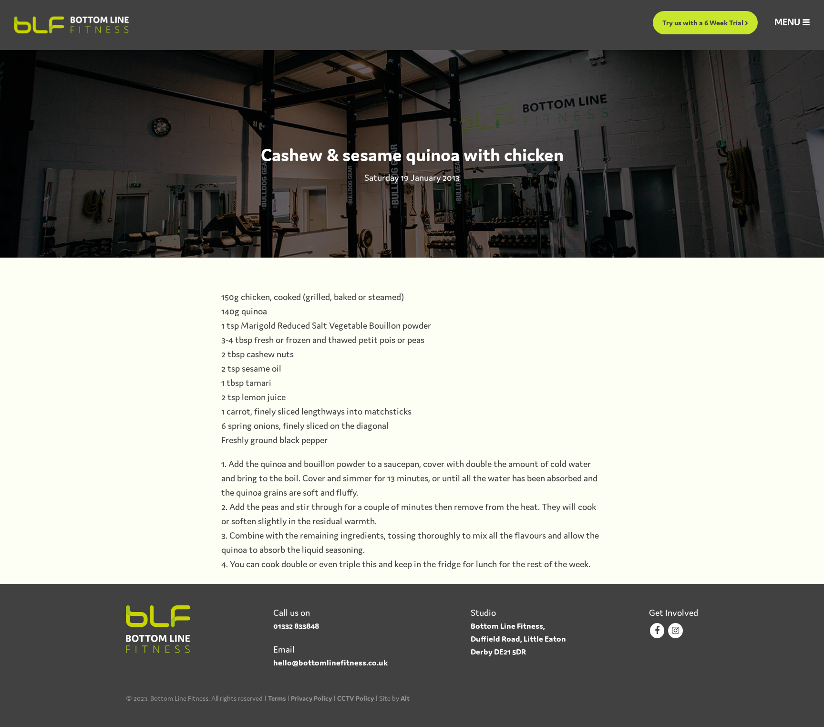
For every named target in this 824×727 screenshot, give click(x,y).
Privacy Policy (311, 698)
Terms (277, 698)
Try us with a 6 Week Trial (703, 22)
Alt (405, 698)
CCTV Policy (355, 698)
